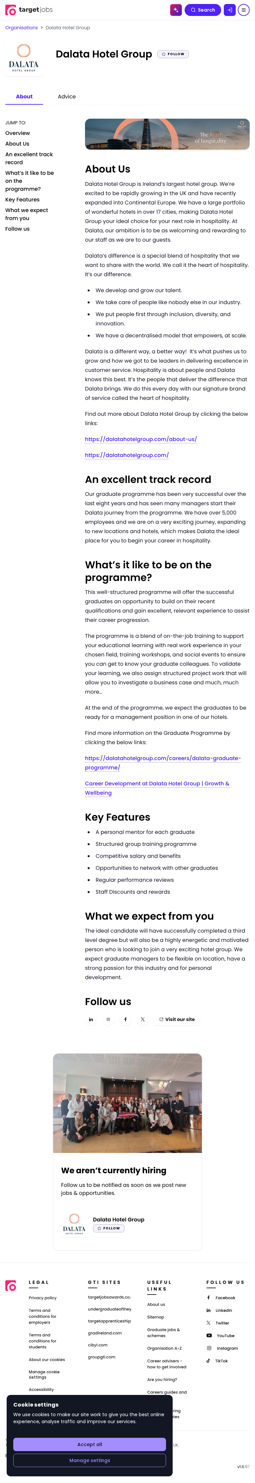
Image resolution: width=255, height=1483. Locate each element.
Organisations (21, 27)
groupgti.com (101, 1357)
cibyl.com (98, 1345)
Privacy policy (43, 1298)
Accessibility (41, 1390)
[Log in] (230, 10)
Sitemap (155, 1317)
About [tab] (24, 96)
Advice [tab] (67, 96)
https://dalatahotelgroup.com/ (127, 455)
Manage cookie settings (44, 1374)
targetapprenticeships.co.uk (109, 1321)
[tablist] (45, 97)
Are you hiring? (162, 1380)
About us (156, 1305)
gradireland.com (105, 1333)
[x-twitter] (143, 1019)
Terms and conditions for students (42, 1341)
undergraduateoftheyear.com (109, 1309)
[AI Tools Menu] (176, 10)
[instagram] (108, 1019)
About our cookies (47, 1360)
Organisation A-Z (164, 1348)
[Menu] (244, 10)
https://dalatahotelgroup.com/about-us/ (141, 439)
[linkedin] (91, 1019)
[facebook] (125, 1019)
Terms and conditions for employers (42, 1316)
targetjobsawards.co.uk (109, 1297)
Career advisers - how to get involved (166, 1364)
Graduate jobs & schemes (163, 1333)
